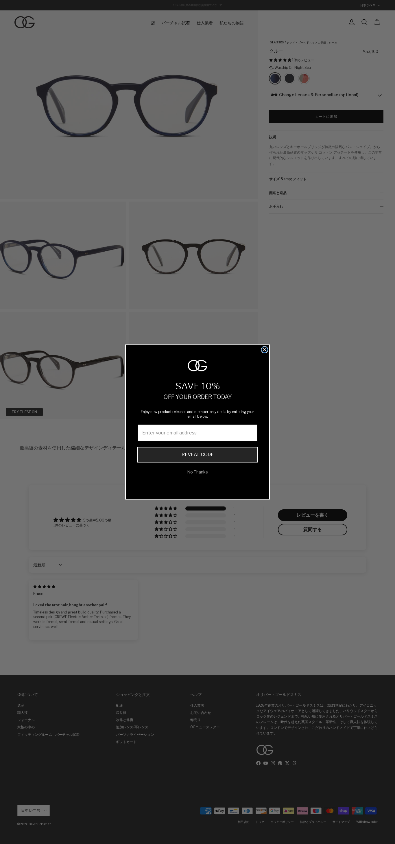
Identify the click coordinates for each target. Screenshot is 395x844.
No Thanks (197, 471)
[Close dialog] (264, 350)
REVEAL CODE (198, 454)
